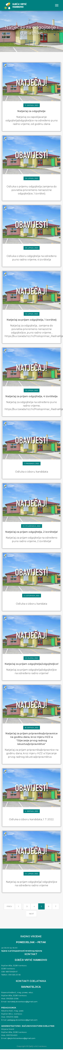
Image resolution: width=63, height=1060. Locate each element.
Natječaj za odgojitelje (31, 111)
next (31, 914)
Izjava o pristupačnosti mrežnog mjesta (21, 951)
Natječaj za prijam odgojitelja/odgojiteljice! (31, 663)
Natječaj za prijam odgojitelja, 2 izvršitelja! (31, 531)
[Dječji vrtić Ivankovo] (15, 5)
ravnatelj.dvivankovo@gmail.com (22, 1001)
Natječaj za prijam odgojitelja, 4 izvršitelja (31, 396)
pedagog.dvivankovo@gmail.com (22, 1020)
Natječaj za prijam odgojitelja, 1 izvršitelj (31, 319)
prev (9, 906)
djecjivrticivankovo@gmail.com (21, 1038)
